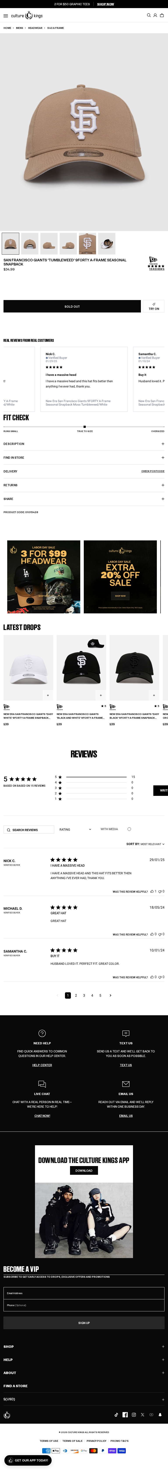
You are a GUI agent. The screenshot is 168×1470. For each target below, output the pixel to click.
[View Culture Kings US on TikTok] (116, 1414)
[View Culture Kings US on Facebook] (125, 1414)
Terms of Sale (72, 1441)
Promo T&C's (119, 1441)
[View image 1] (10, 243)
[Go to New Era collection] (153, 260)
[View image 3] (49, 243)
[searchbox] (31, 830)
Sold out (72, 306)
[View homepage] (26, 14)
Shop (9, 1346)
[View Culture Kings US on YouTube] (151, 1414)
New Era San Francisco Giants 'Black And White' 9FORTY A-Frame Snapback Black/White (80, 716)
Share (8, 499)
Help (8, 1359)
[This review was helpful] (152, 891)
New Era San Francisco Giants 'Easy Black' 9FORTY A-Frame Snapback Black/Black (134, 716)
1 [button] (68, 995)
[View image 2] (29, 243)
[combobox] (145, 844)
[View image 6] (106, 243)
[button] (161, 15)
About (10, 1372)
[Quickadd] (48, 695)
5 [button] (100, 995)
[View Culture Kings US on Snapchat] (160, 1414)
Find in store (14, 457)
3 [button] (84, 995)
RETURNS (11, 485)
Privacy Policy (96, 1441)
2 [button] (76, 995)
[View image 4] (68, 243)
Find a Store (16, 1385)
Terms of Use (49, 1441)
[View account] (155, 15)
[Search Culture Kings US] (148, 15)
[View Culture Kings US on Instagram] (134, 1414)
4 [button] (92, 995)
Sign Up (84, 1323)
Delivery (84, 471)
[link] (84, 402)
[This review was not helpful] (159, 891)
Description (14, 444)
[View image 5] (87, 243)
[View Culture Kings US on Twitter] (142, 1414)
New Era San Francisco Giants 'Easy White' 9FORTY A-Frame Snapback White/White (28, 716)
